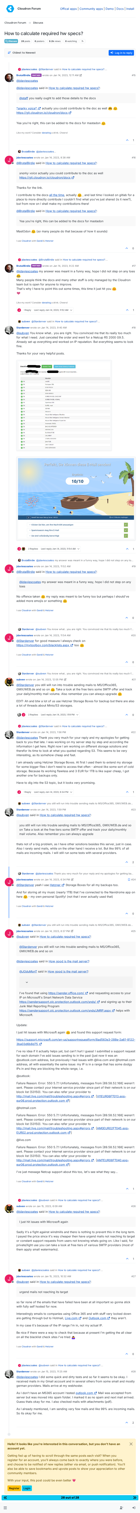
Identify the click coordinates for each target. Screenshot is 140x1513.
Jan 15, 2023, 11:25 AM (54, 1371)
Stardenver (23, 327)
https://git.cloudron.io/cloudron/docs (41, 112)
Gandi (40, 240)
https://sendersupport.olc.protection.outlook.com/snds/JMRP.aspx (65, 1010)
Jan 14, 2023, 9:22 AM (66, 265)
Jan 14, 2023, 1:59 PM (53, 809)
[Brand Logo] (10, 8)
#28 (133, 1371)
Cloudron (26, 240)
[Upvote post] (127, 140)
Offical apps (68, 9)
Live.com (71, 1318)
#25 (133, 931)
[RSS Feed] (82, 41)
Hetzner (49, 240)
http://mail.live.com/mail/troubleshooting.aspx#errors (53, 1096)
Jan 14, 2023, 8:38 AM (57, 157)
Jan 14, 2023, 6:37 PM (57, 931)
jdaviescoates (29, 69)
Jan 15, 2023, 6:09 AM (49, 1206)
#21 (134, 679)
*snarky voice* (26, 108)
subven (26, 321)
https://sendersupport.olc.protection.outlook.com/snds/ (57, 1002)
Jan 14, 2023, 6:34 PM (57, 879)
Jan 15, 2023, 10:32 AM (58, 1276)
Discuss (12, 41)
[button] (5, 1508)
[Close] (131, 1444)
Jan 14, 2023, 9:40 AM (54, 327)
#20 (133, 635)
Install (130, 9)
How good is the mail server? (69, 961)
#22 (133, 732)
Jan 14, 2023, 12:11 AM (66, 75)
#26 (133, 1206)
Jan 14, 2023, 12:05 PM (50, 679)
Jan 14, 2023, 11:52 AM (58, 566)
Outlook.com (97, 1318)
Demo (110, 9)
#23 (133, 809)
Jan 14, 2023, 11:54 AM (58, 635)
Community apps (91, 9)
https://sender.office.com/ (66, 993)
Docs (120, 9)
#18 (134, 327)
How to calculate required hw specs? (83, 69)
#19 (134, 566)
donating (46, 132)
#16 (134, 157)
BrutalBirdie (23, 75)
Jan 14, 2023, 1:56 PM (53, 732)
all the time (56, 195)
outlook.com (84, 1393)
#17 (134, 265)
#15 (134, 75)
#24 (133, 879)
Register (14, 1488)
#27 (133, 1276)
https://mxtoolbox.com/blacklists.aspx (42, 645)
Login (27, 1488)
